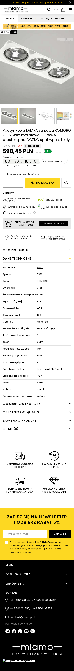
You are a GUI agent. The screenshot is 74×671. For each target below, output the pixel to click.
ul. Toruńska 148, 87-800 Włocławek (33, 600)
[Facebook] (7, 631)
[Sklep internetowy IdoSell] (37, 660)
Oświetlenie (26, 18)
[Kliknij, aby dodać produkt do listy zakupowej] (66, 183)
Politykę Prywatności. (50, 542)
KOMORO (42, 281)
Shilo (40, 267)
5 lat (39, 288)
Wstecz (10, 18)
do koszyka (45, 182)
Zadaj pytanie (51, 161)
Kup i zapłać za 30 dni (57, 206)
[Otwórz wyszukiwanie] (48, 9)
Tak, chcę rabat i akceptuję (39, 547)
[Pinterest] (20, 631)
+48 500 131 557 (19, 238)
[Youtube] (26, 631)
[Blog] (32, 631)
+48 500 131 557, (20, 608)
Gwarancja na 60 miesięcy (21, 207)
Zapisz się (60, 534)
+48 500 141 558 (42, 608)
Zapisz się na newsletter (37, 519)
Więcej (41, 396)
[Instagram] (14, 631)
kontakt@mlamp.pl (55, 239)
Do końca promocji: (13, 157)
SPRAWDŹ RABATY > (54, 223)
